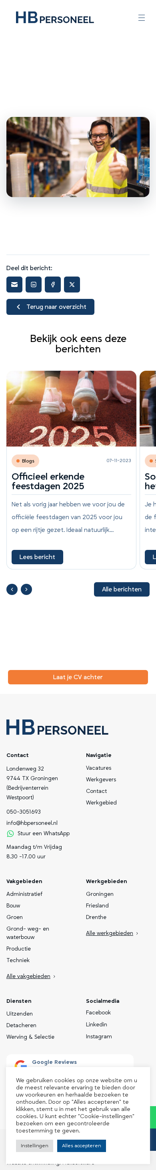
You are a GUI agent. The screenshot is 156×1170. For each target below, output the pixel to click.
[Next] (26, 589)
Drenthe (96, 917)
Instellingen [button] (34, 1145)
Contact (96, 791)
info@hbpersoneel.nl (32, 823)
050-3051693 (23, 812)
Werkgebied (101, 803)
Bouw (13, 906)
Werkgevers (101, 780)
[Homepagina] (55, 17)
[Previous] (12, 589)
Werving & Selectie (30, 1037)
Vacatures (98, 768)
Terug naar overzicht (56, 306)
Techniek (18, 960)
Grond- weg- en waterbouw (27, 933)
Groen (14, 917)
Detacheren (21, 1025)
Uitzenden (19, 1014)
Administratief (24, 894)
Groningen (100, 894)
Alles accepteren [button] (81, 1145)
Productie (18, 949)
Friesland (97, 906)
